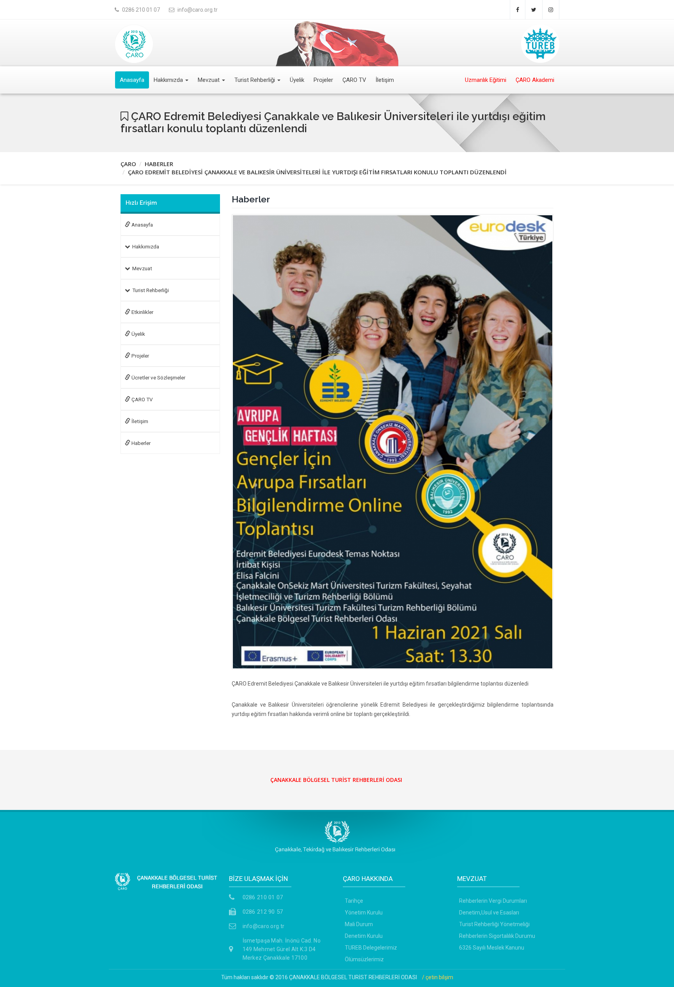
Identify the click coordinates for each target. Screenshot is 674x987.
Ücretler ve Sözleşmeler (157, 377)
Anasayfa (132, 79)
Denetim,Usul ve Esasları (489, 912)
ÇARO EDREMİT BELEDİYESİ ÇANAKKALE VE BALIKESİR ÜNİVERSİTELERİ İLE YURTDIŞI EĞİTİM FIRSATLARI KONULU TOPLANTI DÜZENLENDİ (317, 172)
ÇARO (128, 164)
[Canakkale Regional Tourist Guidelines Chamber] (134, 41)
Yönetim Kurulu (364, 912)
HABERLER (159, 164)
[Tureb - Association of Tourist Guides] (540, 41)
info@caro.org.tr (264, 926)
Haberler (140, 443)
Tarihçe (354, 901)
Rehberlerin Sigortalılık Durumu (497, 936)
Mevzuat (209, 79)
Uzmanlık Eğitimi (485, 79)
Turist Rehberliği (255, 79)
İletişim (385, 79)
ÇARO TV (354, 79)
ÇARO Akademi (535, 79)
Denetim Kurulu (364, 936)
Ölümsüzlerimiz (364, 959)
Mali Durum (359, 924)
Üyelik (297, 79)
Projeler (323, 79)
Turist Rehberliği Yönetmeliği (494, 924)
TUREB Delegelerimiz (371, 947)
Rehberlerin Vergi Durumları (493, 901)
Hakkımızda (169, 79)
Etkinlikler (141, 312)
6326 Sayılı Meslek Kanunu (491, 947)
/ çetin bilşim (437, 977)
